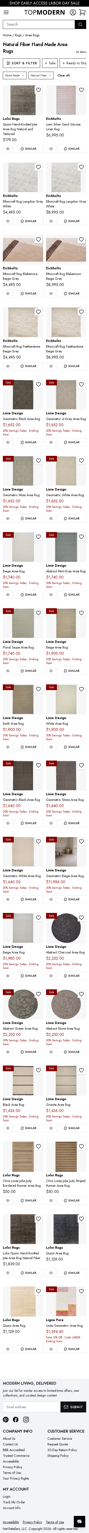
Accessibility (11, 1461)
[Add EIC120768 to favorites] (81, 239)
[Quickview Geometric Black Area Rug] (8, 442)
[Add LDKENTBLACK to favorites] (38, 765)
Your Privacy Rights (16, 1478)
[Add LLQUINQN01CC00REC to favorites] (38, 1219)
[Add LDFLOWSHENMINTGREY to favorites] (81, 537)
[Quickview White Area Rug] (51, 747)
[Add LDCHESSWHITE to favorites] (81, 460)
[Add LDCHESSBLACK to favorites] (38, 384)
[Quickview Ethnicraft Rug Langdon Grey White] (8, 221)
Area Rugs (32, 35)
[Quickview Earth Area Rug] (8, 747)
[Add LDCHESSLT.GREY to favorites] (81, 384)
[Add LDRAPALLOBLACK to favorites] (38, 1070)
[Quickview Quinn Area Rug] (51, 1273)
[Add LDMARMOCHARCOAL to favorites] (81, 917)
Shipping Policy (58, 1455)
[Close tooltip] (81, 1507)
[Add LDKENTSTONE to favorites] (81, 765)
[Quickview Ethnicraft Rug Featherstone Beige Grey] (8, 366)
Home (7, 35)
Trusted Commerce (16, 1455)
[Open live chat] (79, 1521)
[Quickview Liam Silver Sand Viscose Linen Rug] (51, 149)
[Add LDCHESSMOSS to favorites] (38, 460)
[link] (82, 12)
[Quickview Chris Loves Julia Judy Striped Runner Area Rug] (51, 1200)
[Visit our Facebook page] (15, 1419)
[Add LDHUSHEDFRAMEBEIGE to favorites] (81, 613)
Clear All (63, 75)
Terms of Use (12, 1472)
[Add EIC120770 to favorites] (81, 312)
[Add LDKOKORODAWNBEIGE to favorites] (81, 841)
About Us (9, 1438)
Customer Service (59, 1438)
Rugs (18, 35)
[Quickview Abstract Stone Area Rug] (51, 1052)
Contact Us (10, 1444)
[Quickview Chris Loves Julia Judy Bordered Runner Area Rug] (8, 1200)
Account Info (11, 1507)
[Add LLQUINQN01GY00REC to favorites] (38, 90)
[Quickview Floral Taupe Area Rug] (8, 671)
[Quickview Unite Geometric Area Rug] (51, 1349)
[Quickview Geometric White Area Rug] (51, 518)
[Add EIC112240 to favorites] (81, 90)
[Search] (80, 24)
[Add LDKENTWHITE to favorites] (38, 841)
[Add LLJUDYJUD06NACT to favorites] (81, 1146)
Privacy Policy (12, 1467)
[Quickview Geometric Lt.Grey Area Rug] (51, 442)
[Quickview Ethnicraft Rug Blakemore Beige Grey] (8, 294)
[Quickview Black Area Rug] (8, 1128)
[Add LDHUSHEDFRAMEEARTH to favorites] (38, 689)
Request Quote (57, 1444)
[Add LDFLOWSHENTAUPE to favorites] (38, 613)
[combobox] (39, 24)
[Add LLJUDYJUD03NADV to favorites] (38, 1146)
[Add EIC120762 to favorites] (81, 167)
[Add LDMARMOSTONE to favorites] (81, 994)
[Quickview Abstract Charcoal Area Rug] (51, 976)
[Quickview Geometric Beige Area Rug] (51, 899)
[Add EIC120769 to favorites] (38, 312)
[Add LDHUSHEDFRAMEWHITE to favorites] (81, 689)
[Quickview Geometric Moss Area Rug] (8, 518)
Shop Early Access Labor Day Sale (44, 3)
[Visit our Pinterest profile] (6, 1419)
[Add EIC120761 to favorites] (38, 167)
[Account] (73, 12)
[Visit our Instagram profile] (26, 1419)
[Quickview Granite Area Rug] (51, 1128)
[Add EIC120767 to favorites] (38, 239)
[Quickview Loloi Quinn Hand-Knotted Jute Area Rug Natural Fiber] (8, 1273)
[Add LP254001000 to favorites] (81, 1291)
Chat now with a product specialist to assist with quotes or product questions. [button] (52, 1509)
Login (6, 1496)
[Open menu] (6, 12)
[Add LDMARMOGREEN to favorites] (38, 994)
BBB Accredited (14, 1450)
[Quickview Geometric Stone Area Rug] (51, 823)
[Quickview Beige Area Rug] (8, 595)
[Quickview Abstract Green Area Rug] (8, 1052)
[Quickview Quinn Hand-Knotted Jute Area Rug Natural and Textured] (8, 149)
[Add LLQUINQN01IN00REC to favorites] (81, 1219)
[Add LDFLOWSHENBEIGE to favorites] (38, 537)
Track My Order (14, 1502)
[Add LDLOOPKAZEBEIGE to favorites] (38, 917)
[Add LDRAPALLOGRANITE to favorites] (81, 1070)
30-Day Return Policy (62, 1450)
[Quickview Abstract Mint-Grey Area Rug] (51, 595)
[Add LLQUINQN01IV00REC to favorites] (38, 1291)
